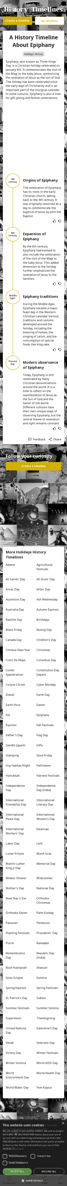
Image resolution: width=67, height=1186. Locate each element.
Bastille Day (14, 620)
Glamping (12, 755)
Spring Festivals (47, 988)
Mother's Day (15, 888)
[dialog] (33, 1152)
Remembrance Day (16, 955)
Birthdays (42, 620)
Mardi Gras (43, 854)
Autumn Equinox (47, 610)
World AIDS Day (47, 1063)
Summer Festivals (17, 1008)
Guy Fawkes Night (18, 765)
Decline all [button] (49, 1171)
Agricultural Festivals (44, 567)
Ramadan (42, 943)
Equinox (11, 725)
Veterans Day (45, 1043)
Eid (8, 715)
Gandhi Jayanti (15, 745)
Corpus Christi (15, 685)
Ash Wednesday (47, 599)
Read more (18, 1148)
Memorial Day (45, 864)
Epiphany (42, 715)
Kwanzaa (42, 829)
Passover (12, 923)
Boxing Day (44, 630)
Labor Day (12, 843)
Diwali (10, 695)
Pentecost (43, 923)
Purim (10, 943)
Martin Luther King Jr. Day (16, 866)
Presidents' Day (47, 933)
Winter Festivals (47, 1053)
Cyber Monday (46, 685)
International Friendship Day (16, 802)
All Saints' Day (15, 579)
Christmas (43, 650)
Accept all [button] (17, 1171)
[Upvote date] (54, 221)
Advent (10, 565)
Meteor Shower (16, 878)
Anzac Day (12, 589)
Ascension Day (15, 599)
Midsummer (44, 878)
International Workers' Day (15, 831)
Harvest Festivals (47, 776)
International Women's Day (45, 817)
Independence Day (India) (46, 788)
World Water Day (17, 1087)
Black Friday (14, 630)
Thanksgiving (45, 1018)
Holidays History (33, 54)
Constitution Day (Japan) (48, 672)
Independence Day (16, 788)
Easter (40, 705)
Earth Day (43, 695)
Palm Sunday (45, 913)
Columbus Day (46, 660)
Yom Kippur (44, 1087)
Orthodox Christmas (43, 900)
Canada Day (14, 640)
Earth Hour (13, 705)
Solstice (41, 978)
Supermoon (13, 1018)
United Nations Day (16, 1030)
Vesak (10, 1043)
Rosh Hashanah (16, 968)
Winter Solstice (16, 1063)
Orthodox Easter (17, 913)
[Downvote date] (59, 221)
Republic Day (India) (45, 955)
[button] (33, 1180)
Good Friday (44, 755)
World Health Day (48, 1073)
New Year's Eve (16, 898)
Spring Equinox (16, 988)
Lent (39, 843)
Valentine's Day (47, 1028)
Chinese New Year (18, 650)
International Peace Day (15, 817)
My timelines (49, 21)
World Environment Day (17, 1075)
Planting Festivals (18, 933)
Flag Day (42, 735)
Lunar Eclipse (15, 854)
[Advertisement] (33, 137)
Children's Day (46, 640)
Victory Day (13, 1053)
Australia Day (15, 610)
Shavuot (41, 968)
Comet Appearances (14, 672)
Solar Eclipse (14, 978)
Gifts (39, 745)
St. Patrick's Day (16, 998)
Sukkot (41, 998)
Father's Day (14, 735)
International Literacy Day (45, 802)
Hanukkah (13, 776)
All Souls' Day (45, 579)
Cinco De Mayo (16, 660)
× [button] (63, 1123)
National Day (45, 888)
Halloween (43, 765)
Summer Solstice (47, 1008)
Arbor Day (43, 589)
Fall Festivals (45, 725)
